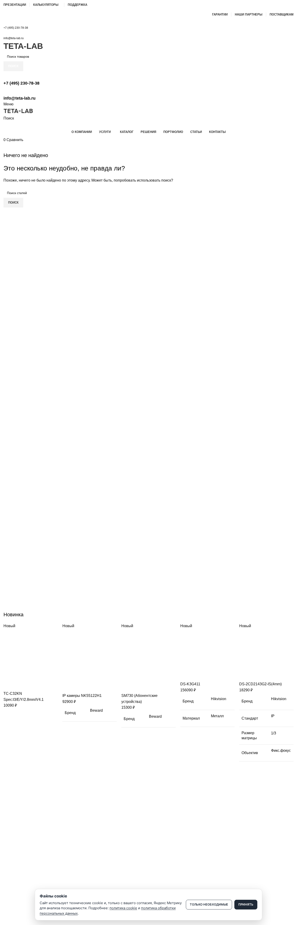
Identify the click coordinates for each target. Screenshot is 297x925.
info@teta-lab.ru (13, 38)
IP (272, 716)
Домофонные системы (20, 851)
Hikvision (218, 699)
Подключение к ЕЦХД (19, 888)
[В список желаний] (34, 685)
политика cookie (123, 908)
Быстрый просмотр (22, 685)
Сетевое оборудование (21, 843)
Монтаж (9, 881)
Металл (217, 716)
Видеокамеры (14, 835)
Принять (245, 904)
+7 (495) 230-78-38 (15, 27)
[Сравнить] (9, 685)
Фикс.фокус (281, 750)
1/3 (273, 733)
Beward (96, 710)
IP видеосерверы (16, 859)
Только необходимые (209, 904)
